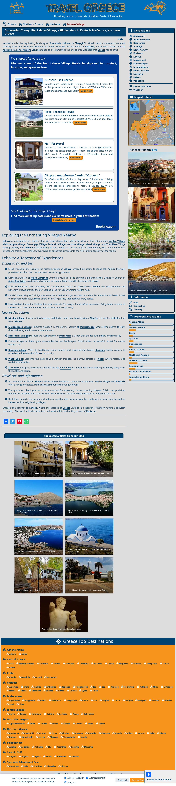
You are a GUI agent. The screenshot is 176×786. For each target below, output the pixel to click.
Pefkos (137, 77)
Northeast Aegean (139, 354)
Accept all (157, 780)
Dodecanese (135, 343)
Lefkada (63, 714)
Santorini (36, 690)
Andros (37, 687)
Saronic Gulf (14, 752)
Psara (90, 723)
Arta (11, 663)
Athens (12, 654)
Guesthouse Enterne (59, 80)
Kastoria (55, 24)
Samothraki (27, 737)
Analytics (72, 782)
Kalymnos (56, 700)
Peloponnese (136, 365)
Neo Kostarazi (141, 70)
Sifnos (61, 690)
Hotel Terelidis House (59, 112)
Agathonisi (14, 700)
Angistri (25, 756)
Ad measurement (97, 778)
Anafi (26, 687)
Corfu (12, 714)
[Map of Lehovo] (151, 122)
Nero (115, 244)
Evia (25, 766)
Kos (95, 700)
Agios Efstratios (17, 723)
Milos (155, 687)
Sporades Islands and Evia (22, 762)
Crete (132, 332)
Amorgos (13, 687)
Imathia (92, 733)
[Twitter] (13, 422)
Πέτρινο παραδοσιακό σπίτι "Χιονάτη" (72, 175)
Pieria (162, 733)
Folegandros (81, 687)
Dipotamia (139, 42)
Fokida (56, 663)
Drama (42, 733)
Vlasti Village (93, 244)
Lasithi (38, 677)
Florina (65, 733)
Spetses (75, 756)
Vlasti (100, 358)
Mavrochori (139, 60)
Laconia (75, 747)
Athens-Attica (136, 321)
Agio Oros (14, 733)
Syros (84, 690)
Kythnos (143, 687)
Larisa (110, 663)
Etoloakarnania (26, 663)
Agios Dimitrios (39, 277)
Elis (49, 747)
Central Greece (137, 327)
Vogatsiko (138, 80)
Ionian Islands (137, 349)
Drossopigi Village (37, 244)
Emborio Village (56, 244)
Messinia (88, 747)
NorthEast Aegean (17, 719)
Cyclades (133, 338)
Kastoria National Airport (17, 49)
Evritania (43, 663)
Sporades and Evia (139, 376)
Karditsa (97, 663)
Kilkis (129, 733)
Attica (24, 654)
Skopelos (51, 766)
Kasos (85, 700)
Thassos (54, 737)
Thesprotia (151, 663)
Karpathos (71, 700)
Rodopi (12, 737)
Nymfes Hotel (54, 143)
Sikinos (72, 690)
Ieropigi (137, 46)
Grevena (78, 733)
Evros (54, 733)
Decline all (122, 780)
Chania (12, 677)
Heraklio (25, 677)
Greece (12, 24)
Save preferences (140, 780)
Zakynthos (88, 714)
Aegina (12, 756)
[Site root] (18, 8)
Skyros (64, 766)
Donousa (65, 687)
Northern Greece (33, 24)
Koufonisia (128, 687)
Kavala (118, 733)
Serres (41, 737)
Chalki (43, 700)
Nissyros (142, 700)
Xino (109, 244)
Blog (81, 436)
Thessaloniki (69, 737)
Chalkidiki (29, 733)
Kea (103, 687)
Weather (138, 89)
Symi (11, 704)
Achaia (12, 747)
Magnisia (123, 663)
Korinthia (61, 747)
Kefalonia (36, 714)
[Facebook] (6, 422)
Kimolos (114, 687)
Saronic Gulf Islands (140, 371)
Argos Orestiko (141, 39)
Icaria (55, 723)
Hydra (37, 756)
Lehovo (137, 56)
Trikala (165, 663)
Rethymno (51, 677)
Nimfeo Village (116, 241)
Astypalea (29, 700)
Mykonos (168, 687)
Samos (101, 723)
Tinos (95, 690)
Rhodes (168, 700)
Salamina (61, 756)
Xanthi (83, 737)
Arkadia (38, 747)
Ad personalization (76, 778)
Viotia (12, 667)
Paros (23, 690)
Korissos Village (75, 244)
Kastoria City (140, 49)
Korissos (100, 350)
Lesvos (66, 723)
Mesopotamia (140, 67)
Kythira (50, 714)
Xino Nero (65, 367)
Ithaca (23, 714)
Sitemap (137, 309)
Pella (152, 733)
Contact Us (139, 305)
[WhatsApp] (26, 422)
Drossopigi (65, 335)
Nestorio (138, 73)
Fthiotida (69, 663)
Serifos (49, 690)
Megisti (129, 700)
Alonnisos (14, 766)
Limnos (78, 723)
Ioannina (84, 663)
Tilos (21, 704)
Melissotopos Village (14, 244)
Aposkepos (139, 36)
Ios (94, 687)
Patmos (155, 700)
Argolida (25, 747)
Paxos (75, 714)
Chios (32, 723)
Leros (117, 700)
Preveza (137, 663)
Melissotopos (87, 326)
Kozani (140, 733)
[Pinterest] (19, 422)
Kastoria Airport (142, 86)
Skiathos (37, 766)
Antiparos (51, 687)
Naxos (12, 690)
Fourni (43, 723)
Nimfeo (94, 318)
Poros (48, 756)
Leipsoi (105, 700)
